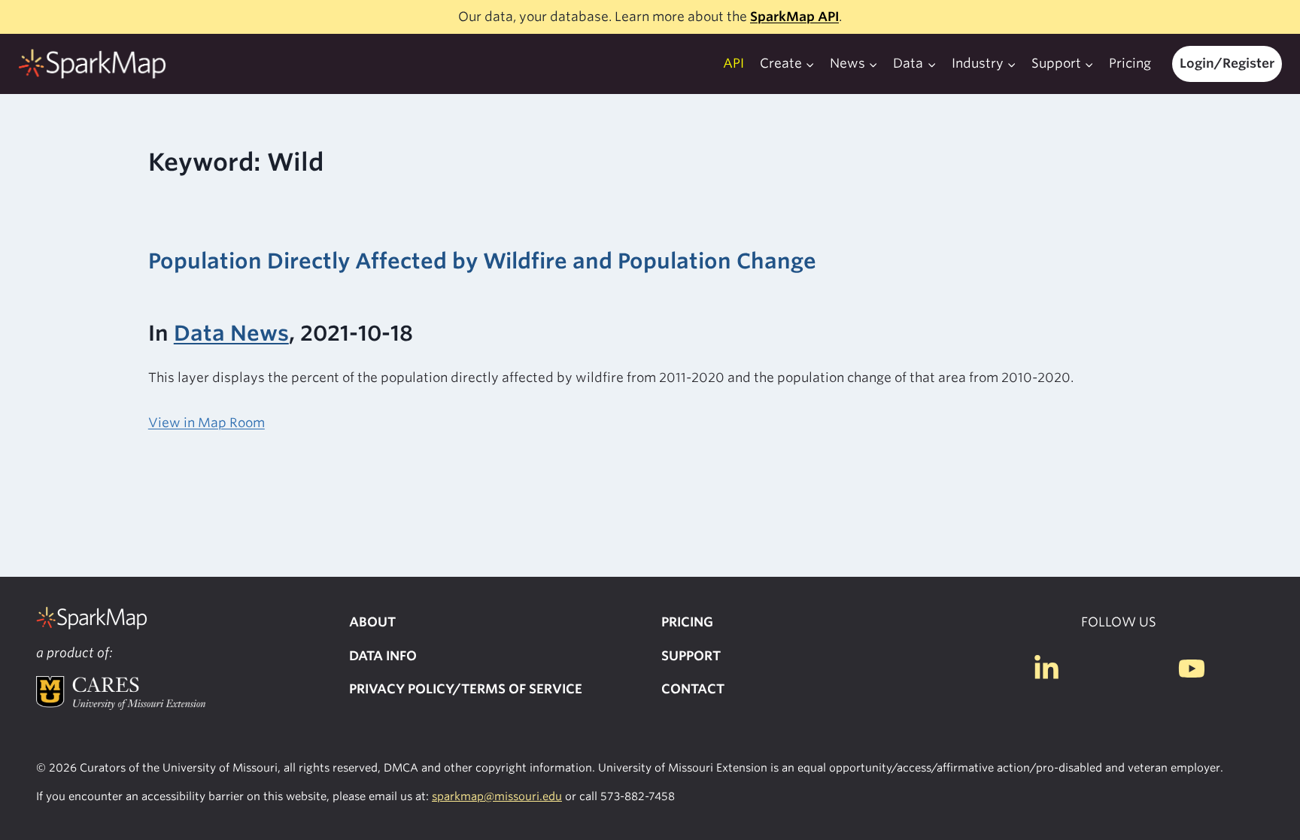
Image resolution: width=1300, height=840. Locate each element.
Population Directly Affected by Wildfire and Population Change (482, 261)
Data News (231, 333)
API (733, 63)
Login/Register (1227, 63)
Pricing (1130, 63)
